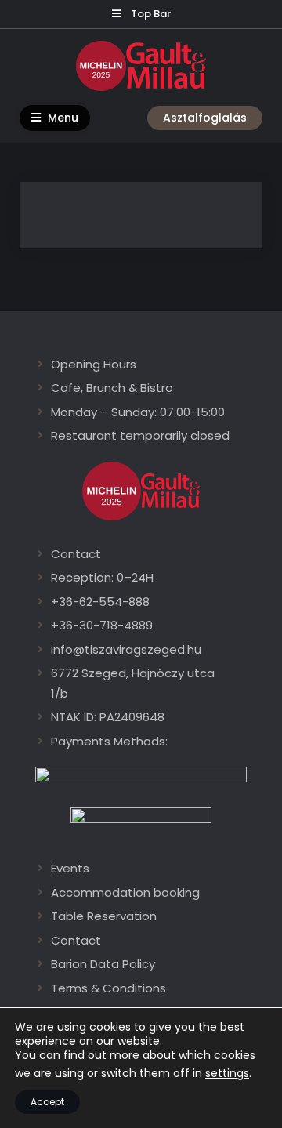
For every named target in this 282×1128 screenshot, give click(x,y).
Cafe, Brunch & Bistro (112, 387)
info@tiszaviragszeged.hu (126, 649)
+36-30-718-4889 (102, 625)
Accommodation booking (125, 892)
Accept (47, 1101)
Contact (76, 554)
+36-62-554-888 (100, 601)
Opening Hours (93, 364)
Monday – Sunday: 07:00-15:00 (138, 412)
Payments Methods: (109, 741)
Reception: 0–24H (102, 577)
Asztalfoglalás (205, 117)
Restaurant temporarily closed (140, 435)
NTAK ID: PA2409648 (107, 717)
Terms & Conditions (108, 988)
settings (227, 1073)
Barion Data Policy (103, 964)
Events (70, 868)
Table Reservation (104, 916)
